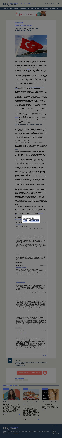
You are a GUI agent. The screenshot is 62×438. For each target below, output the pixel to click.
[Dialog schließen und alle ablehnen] (39, 216)
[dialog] (31, 219)
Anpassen (24, 220)
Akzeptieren (36, 220)
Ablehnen (31, 220)
